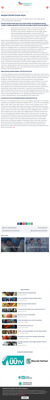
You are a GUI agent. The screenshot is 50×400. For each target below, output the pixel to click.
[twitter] (21, 224)
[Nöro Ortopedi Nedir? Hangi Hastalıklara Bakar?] (9, 299)
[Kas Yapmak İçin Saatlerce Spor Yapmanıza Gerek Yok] (9, 310)
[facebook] (18, 224)
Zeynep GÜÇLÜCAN (12, 227)
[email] (32, 224)
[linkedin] (26, 224)
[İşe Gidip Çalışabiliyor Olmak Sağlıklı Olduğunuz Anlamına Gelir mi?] (9, 344)
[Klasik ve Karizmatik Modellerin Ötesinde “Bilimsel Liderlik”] (9, 332)
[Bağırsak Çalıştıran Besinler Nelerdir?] (9, 305)
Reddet (36, 392)
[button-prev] (24, 370)
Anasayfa (3, 11)
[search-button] (2, 7)
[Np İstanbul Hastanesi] (25, 377)
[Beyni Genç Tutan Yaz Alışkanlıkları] (9, 316)
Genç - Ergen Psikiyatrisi (11, 11)
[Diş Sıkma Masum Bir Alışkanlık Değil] (9, 294)
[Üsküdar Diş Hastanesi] (25, 384)
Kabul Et (25, 397)
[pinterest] (24, 224)
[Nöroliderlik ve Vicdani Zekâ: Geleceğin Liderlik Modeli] (9, 338)
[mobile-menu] (47, 7)
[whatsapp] (29, 224)
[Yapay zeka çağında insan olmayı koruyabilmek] (9, 321)
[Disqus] (25, 269)
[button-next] (26, 370)
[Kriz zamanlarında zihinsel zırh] (9, 327)
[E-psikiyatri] (25, 4)
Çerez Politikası (21, 394)
